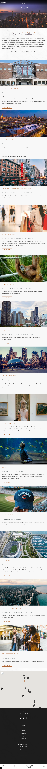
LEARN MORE (7, 249)
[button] (45, 2)
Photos (23, 730)
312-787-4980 (24, 749)
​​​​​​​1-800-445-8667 (23, 755)
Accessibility (23, 733)
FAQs (23, 725)
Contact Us (23, 727)
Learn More (7, 107)
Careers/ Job (23, 738)
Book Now (3, 2)
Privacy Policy (24, 736)
